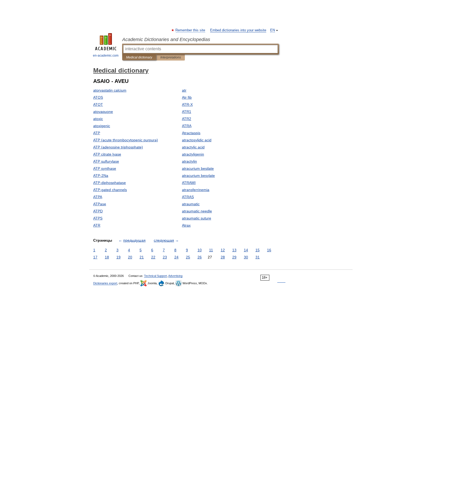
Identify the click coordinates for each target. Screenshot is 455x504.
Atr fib (187, 97)
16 (269, 250)
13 (234, 250)
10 (199, 250)
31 (257, 257)
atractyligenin (193, 154)
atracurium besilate (198, 168)
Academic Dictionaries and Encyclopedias (166, 39)
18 (107, 257)
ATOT (98, 104)
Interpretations (170, 57)
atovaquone (103, 111)
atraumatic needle (197, 211)
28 (223, 257)
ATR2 (186, 119)
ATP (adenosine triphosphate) (118, 147)
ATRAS (188, 197)
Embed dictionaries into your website (238, 30)
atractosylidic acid (196, 140)
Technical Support (155, 275)
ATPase (99, 204)
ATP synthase (104, 168)
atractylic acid (193, 147)
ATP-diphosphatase (109, 183)
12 (223, 250)
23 (165, 257)
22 (153, 257)
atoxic (98, 119)
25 (188, 257)
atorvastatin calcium (109, 90)
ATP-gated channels (110, 190)
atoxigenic (101, 126)
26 (199, 257)
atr (184, 90)
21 (142, 257)
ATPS (97, 218)
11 (211, 250)
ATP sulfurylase (106, 161)
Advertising (175, 275)
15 (257, 250)
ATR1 (186, 111)
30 (246, 257)
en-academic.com (105, 55)
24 (176, 257)
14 (246, 250)
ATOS (98, 97)
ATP (96, 133)
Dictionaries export (105, 283)
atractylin (189, 161)
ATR (96, 225)
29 (234, 257)
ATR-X (187, 104)
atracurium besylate (198, 175)
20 (130, 257)
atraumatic (191, 204)
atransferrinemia (195, 190)
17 (95, 257)
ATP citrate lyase (107, 154)
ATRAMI (189, 183)
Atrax (186, 225)
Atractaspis (191, 133)
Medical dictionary (139, 57)
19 (118, 257)
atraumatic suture (196, 218)
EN (272, 30)
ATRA (186, 126)
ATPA (97, 197)
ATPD (98, 211)
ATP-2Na (100, 175)
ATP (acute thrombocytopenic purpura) (125, 140)
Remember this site (190, 30)
